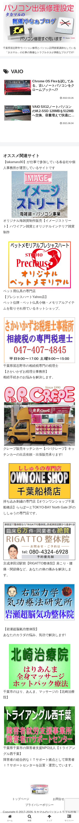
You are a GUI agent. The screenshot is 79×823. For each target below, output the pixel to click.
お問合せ (58, 799)
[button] (71, 609)
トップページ (20, 799)
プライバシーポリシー (39, 804)
